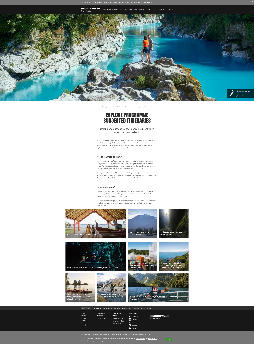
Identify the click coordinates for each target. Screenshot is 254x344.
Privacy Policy (140, 338)
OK (169, 339)
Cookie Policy (152, 338)
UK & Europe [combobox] (159, 9)
